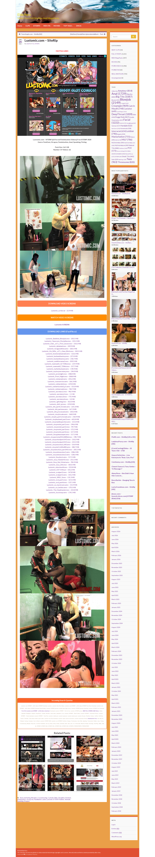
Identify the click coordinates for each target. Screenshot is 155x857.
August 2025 (116, 579)
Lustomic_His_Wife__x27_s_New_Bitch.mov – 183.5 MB (62, 351)
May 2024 (115, 639)
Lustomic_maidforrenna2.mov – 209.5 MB (62, 361)
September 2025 (117, 575)
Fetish (122, 123)
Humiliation (38, 799)
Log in (113, 824)
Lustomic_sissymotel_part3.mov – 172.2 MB (62, 429)
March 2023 (115, 683)
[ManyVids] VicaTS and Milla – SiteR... (124, 319)
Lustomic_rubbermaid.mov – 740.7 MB (62, 389)
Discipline (61, 798)
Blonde (116, 100)
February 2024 (116, 651)
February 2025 (116, 603)
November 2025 (117, 567)
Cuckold (50, 798)
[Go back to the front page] (77, 11)
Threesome (126, 162)
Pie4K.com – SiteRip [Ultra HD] (123, 437)
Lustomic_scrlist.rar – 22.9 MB (62, 311)
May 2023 (115, 675)
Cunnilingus (122, 111)
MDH (118, 140)
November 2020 (117, 719)
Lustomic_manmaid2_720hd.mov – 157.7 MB (62, 366)
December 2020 (117, 715)
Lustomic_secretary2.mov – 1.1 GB (62, 394)
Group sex (30, 799)
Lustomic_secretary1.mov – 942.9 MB (62, 391)
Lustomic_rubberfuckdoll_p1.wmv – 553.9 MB (62, 386)
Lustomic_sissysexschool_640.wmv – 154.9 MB (62, 444)
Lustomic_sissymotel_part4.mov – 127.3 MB (62, 432)
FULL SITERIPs (36, 43)
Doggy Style (122, 117)
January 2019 (116, 791)
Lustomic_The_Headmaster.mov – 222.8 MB (62, 490)
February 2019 (116, 787)
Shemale (67, 799)
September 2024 (117, 623)
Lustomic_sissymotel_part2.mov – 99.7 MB (62, 427)
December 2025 (117, 563)
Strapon (27, 801)
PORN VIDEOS (117, 66)
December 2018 (117, 795)
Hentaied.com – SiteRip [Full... (121, 193)
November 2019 (117, 759)
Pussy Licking (122, 151)
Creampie (120, 105)
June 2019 (115, 775)
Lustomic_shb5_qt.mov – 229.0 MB (62, 404)
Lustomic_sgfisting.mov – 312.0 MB (62, 402)
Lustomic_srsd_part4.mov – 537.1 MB (62, 482)
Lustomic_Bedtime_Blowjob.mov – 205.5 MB (62, 339)
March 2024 (115, 647)
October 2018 (116, 803)
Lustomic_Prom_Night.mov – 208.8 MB (62, 376)
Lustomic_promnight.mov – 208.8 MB (62, 374)
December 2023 (117, 655)
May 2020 (115, 735)
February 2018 (116, 811)
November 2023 (117, 659)
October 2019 (116, 763)
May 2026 (115, 543)
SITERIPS (36, 26)
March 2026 (115, 551)
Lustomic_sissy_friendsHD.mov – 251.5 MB (62, 460)
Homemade (125, 128)
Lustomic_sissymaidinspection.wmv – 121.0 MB (62, 422)
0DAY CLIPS (116, 50)
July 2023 (115, 667)
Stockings (122, 159)
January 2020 (116, 751)
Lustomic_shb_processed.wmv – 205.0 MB (62, 412)
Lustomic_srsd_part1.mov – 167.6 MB (62, 480)
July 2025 (115, 583)
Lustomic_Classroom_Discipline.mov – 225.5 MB (62, 341)
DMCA (78, 26)
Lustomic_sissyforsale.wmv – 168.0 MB (62, 414)
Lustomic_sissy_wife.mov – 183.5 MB (62, 465)
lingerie (121, 134)
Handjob (126, 126)
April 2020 (115, 739)
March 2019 (115, 783)
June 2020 (115, 731)
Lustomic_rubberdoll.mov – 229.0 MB (62, 384)
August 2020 (116, 723)
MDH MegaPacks (117, 58)
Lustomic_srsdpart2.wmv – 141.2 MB (62, 475)
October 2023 (116, 663)
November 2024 (117, 615)
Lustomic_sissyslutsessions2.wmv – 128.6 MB (62, 455)
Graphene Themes (32, 854)
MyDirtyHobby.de (121, 145)
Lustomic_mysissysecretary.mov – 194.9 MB (62, 371)
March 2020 (115, 743)
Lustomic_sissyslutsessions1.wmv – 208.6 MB (62, 452)
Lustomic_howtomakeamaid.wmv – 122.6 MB (62, 354)
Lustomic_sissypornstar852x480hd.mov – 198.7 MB (62, 437)
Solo (115, 159)
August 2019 (116, 767)
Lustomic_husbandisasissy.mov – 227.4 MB (62, 356)
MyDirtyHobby (118, 142)
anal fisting (27, 798)
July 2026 (115, 535)
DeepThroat (122, 114)
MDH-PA (46, 26)
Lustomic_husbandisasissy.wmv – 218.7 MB (62, 359)
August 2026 (116, 531)
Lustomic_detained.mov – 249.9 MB (62, 346)
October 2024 (116, 619)
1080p (115, 91)
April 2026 (115, 547)
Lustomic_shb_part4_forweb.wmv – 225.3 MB (62, 407)
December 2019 (117, 755)
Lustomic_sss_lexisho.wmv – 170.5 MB (62, 487)
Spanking (20, 801)
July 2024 (115, 631)
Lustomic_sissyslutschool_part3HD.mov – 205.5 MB (62, 450)
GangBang (131, 123)
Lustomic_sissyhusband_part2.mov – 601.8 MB (62, 419)
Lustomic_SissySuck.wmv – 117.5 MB (62, 457)
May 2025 (115, 591)
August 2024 (116, 627)
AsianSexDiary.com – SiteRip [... (122, 243)
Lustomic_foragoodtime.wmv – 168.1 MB (62, 349)
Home (19, 26)
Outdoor (123, 148)
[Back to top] (150, 852)
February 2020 (116, 747)
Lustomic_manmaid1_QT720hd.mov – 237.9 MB (62, 364)
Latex (44, 799)
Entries (115, 828)
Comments (117, 832)
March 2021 (115, 703)
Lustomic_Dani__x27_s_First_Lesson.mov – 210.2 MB (62, 344)
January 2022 (116, 687)
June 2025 (115, 587)
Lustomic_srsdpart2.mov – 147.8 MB (62, 472)
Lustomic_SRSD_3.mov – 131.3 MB (62, 477)
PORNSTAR (116, 70)
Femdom (68, 798)
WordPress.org (117, 836)
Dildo (56, 798)
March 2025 (115, 599)
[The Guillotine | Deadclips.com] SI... (123, 267)
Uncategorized (116, 78)
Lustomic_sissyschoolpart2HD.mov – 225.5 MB (62, 442)
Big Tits (124, 96)
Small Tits (128, 156)
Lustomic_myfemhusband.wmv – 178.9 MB (62, 369)
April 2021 (115, 699)
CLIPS (27, 26)
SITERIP (118, 156)
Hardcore (116, 128)
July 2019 (115, 771)
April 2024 (115, 643)
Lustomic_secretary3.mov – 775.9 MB (62, 397)
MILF (127, 139)
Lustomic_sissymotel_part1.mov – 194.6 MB (62, 424)
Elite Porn (24, 15)
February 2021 (116, 707)
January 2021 (116, 711)
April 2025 (115, 595)
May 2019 (115, 779)
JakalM (28, 43)
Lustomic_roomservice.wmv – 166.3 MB (62, 381)
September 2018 (117, 807)
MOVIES (57, 26)
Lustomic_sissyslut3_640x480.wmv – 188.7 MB (62, 447)
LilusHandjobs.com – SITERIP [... (122, 395)
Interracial (119, 131)
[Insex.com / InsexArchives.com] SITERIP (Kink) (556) (122, 496)
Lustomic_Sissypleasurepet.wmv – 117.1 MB (62, 434)
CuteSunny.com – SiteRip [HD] (123, 462)
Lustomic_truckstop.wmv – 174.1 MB (62, 492)
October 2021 (116, 691)
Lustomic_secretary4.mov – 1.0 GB (62, 399)
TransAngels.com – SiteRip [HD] (31, 34)
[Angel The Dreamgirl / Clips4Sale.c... (124, 218)
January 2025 (116, 607)
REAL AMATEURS (117, 74)
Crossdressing (42, 798)
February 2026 (116, 555)
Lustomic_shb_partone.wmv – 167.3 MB (62, 409)
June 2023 (115, 671)
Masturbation (121, 136)
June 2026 (115, 539)
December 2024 (117, 611)
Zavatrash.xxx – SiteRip (119, 343)
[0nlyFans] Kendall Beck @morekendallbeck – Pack (86, 34)
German (116, 126)
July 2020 (115, 727)
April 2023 (115, 679)
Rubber (61, 799)
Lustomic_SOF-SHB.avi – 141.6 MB (62, 470)
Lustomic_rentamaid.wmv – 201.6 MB (62, 379)
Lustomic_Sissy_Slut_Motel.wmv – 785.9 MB (62, 462)
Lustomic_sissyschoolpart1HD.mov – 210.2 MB (62, 439)
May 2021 (115, 695)
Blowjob (34, 798)
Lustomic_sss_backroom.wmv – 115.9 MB (62, 485)
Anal (21, 798)
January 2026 (116, 559)
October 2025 (116, 571)
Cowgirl (125, 103)
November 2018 (117, 799)
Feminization (21, 799)
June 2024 (115, 635)
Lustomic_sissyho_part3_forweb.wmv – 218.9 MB (62, 417)
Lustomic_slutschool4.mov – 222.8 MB (62, 467)
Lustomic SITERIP (53, 799)
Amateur (125, 90)
